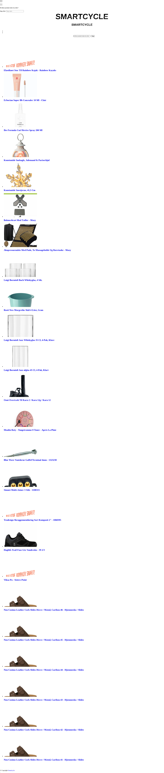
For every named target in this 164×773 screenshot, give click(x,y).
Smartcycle (11, 770)
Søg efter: (3, 11)
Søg (93, 36)
